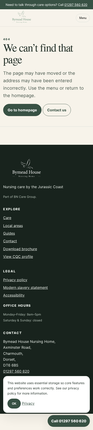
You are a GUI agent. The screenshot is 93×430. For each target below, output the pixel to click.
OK (14, 403)
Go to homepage (22, 110)
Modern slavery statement (25, 287)
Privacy (28, 403)
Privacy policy (15, 280)
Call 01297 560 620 (68, 421)
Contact (10, 241)
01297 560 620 (75, 5)
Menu (82, 18)
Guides (9, 233)
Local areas (13, 225)
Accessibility (14, 295)
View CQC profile (18, 256)
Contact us (56, 110)
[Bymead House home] (21, 17)
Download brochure (20, 249)
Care (7, 217)
